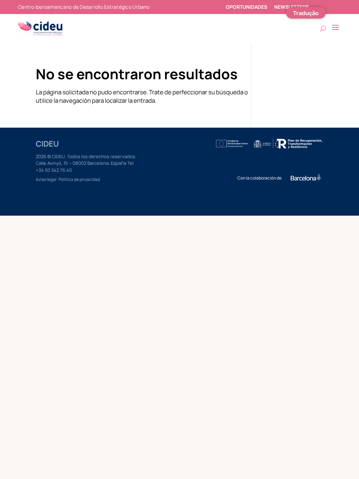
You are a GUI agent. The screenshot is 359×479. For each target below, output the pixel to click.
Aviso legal (46, 179)
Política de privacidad (79, 179)
